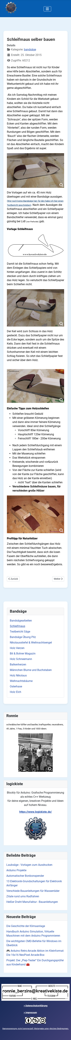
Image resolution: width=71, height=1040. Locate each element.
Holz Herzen (17, 648)
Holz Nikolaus (18, 675)
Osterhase (16, 686)
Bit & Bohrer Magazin (23, 653)
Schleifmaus (17, 626)
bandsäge (30, 49)
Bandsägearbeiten (21, 620)
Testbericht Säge (20, 631)
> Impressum (30, 1012)
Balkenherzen (18, 664)
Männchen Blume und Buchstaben (31, 670)
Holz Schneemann (21, 659)
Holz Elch (15, 692)
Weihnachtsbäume (21, 681)
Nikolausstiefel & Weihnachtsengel (31, 642)
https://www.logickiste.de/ (35, 811)
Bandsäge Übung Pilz (23, 637)
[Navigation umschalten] (47, 8)
